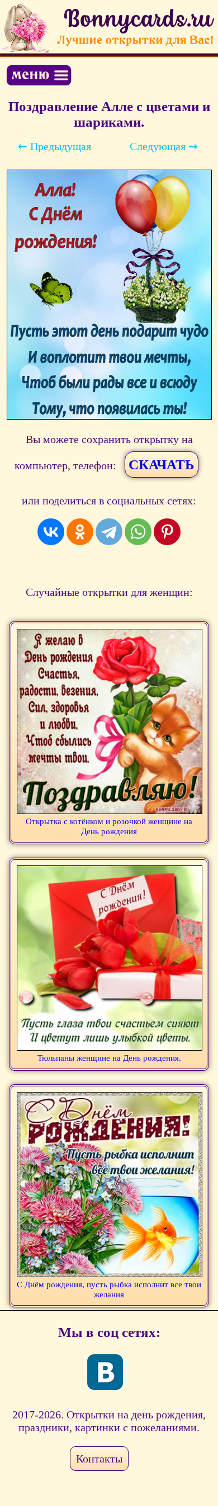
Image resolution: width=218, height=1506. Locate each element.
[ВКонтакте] (50, 531)
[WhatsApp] (138, 531)
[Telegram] (109, 531)
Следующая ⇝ (164, 146)
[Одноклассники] (80, 531)
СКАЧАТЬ (162, 464)
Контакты (99, 1458)
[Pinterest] (167, 531)
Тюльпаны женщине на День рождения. (109, 1057)
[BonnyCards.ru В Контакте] (105, 1372)
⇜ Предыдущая (54, 146)
